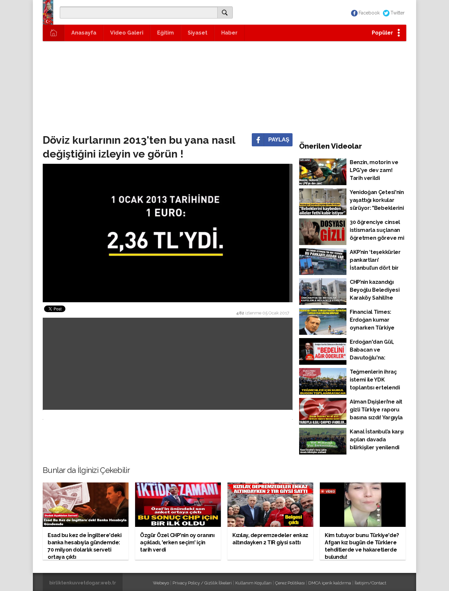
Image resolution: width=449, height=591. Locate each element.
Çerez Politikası (290, 582)
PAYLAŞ (278, 139)
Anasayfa (83, 33)
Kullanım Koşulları (253, 582)
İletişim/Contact (370, 582)
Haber (229, 33)
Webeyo (161, 582)
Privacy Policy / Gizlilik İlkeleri (202, 582)
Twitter (397, 12)
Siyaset (197, 33)
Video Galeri (126, 33)
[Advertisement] (224, 87)
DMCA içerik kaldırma (329, 582)
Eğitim (165, 33)
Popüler (382, 33)
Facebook (369, 12)
